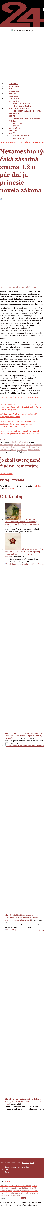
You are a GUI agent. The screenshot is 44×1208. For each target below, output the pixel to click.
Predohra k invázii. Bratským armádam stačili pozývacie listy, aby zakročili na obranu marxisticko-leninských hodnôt (18, 424)
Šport (16, 126)
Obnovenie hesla (21, 136)
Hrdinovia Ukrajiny (22, 106)
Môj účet (13, 133)
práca (29, 447)
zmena (2, 452)
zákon (13, 449)
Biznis (11, 89)
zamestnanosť (34, 449)
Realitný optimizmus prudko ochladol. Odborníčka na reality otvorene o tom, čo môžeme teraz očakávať (22, 521)
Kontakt (8, 1169)
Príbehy (12, 94)
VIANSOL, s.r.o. (28, 1162)
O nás (7, 1172)
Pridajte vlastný (6, 473)
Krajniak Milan (19, 444)
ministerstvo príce (34, 444)
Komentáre (14, 99)
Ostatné (13, 116)
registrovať (9, 488)
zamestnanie (22, 449)
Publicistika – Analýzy (19, 109)
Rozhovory (14, 96)
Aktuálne (13, 84)
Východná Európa (21, 104)
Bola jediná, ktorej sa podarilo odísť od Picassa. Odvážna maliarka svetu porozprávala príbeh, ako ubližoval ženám (24, 735)
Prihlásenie (14, 131)
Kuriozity (17, 123)
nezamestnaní (6, 447)
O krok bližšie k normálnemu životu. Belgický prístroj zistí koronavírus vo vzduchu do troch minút (23, 1101)
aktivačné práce (6, 444)
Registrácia (14, 128)
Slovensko (14, 86)
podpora (22, 447)
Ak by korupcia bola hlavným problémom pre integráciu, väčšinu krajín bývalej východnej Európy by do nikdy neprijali (21, 407)
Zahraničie (14, 101)
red (2, 142)
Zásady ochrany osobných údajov (18, 1167)
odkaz (25, 452)
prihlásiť (37, 486)
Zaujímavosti (15, 91)
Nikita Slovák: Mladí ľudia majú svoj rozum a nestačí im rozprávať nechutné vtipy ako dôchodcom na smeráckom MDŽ (22, 917)
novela (15, 447)
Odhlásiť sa (18, 138)
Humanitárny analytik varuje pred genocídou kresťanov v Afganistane (19, 432)
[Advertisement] (22, 55)
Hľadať (7, 1181)
